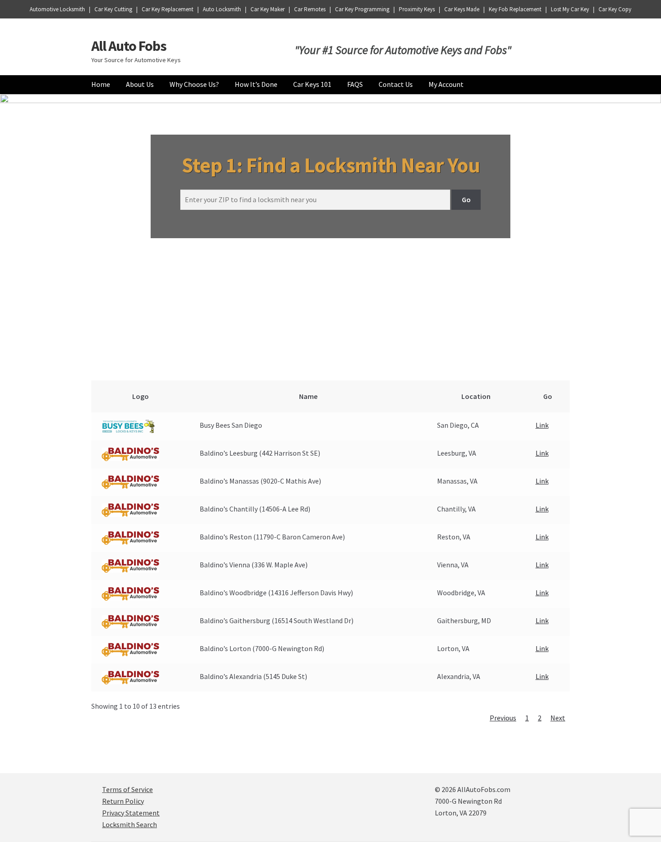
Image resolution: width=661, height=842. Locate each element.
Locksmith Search (129, 824)
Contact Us (396, 84)
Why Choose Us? (194, 84)
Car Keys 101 (312, 84)
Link (542, 425)
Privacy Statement (131, 812)
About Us (140, 84)
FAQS (355, 84)
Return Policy (123, 801)
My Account (446, 84)
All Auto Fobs (128, 46)
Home (100, 84)
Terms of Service (127, 789)
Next (557, 717)
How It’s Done (256, 84)
